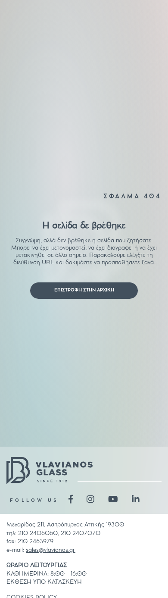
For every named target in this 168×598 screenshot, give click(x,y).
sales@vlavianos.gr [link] (50, 550)
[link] (84, 290)
